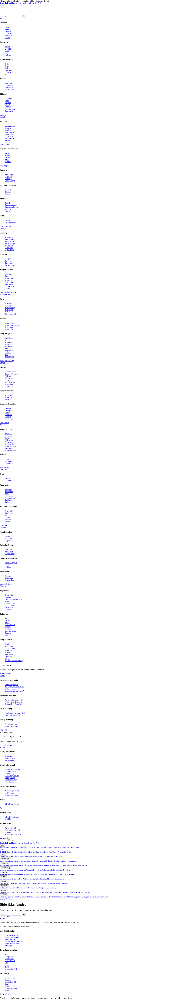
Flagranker (8, 541)
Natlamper (8, 550)
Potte (6, 355)
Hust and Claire (10, 631)
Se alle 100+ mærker (82, 892)
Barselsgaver (9, 357)
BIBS (7, 644)
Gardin (7, 565)
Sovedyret (3, 918)
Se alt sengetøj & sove (8, 292)
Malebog (8, 399)
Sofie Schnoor (10, 625)
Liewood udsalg (10, 771)
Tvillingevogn (10, 181)
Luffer (7, 101)
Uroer (26, 888)
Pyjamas (8, 72)
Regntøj (7, 478)
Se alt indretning (6, 584)
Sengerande (9, 278)
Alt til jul (8, 819)
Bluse (7, 29)
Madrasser (8, 274)
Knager (41, 888)
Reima (7, 160)
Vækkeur (8, 567)
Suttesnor (8, 344)
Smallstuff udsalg (11, 780)
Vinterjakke (9, 83)
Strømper (8, 103)
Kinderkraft (9, 650)
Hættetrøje (8, 36)
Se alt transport (5, 226)
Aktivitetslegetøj (10, 372)
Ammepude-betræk (12, 325)
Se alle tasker (5, 467)
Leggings (8, 49)
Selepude (8, 194)
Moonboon (9, 646)
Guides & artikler (11, 982)
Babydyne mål (10, 939)
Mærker (3, 586)
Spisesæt (8, 353)
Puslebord (8, 304)
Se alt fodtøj (4, 144)
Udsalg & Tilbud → (7, 899)
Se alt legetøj (4, 423)
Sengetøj (3, 228)
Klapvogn (8, 177)
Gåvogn (7, 413)
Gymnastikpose (10, 450)
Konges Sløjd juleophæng (14, 834)
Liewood (8, 597)
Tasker (2, 425)
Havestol (8, 519)
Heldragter (8, 66)
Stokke (7, 652)
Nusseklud (8, 346)
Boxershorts (9, 111)
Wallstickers (9, 538)
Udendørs (3, 469)
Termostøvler (9, 136)
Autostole (8, 190)
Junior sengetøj (10, 241)
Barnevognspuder (11, 205)
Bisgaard (8, 153)
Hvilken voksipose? (12, 689)
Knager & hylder (11, 563)
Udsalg (7, 986)
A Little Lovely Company (14, 661)
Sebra (7, 601)
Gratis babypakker (11, 685)
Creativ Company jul (12, 830)
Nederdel (8, 55)
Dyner (7, 276)
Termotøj (8, 481)
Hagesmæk (9, 351)
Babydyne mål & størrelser (14, 687)
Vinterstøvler (9, 132)
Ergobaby (8, 657)
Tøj (1, 18)
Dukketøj (8, 417)
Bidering (8, 348)
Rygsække (8, 434)
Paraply (7, 517)
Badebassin (9, 500)
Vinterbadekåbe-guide (13, 715)
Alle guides (4, 730)
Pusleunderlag (10, 308)
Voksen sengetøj (10, 244)
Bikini (7, 494)
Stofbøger (8, 395)
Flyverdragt (9, 70)
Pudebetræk (9, 246)
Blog (6, 984)
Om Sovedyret (10, 978)
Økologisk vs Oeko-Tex (13, 704)
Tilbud (2, 747)
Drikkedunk (9, 464)
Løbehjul (8, 408)
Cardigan (8, 31)
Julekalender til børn (12, 804)
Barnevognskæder (11, 207)
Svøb (6, 74)
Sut (6, 340)
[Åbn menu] (2, 6)
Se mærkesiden (5, 674)
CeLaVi (7, 158)
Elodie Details (10, 648)
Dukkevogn (9, 419)
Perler (7, 380)
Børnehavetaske (10, 446)
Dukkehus (8, 415)
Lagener (8, 288)
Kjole (7, 64)
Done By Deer (10, 603)
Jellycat (7, 659)
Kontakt (7, 980)
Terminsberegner (11, 724)
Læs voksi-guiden (6, 745)
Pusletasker (9, 312)
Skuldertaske (9, 444)
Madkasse (8, 461)
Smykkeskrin (9, 580)
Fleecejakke (9, 87)
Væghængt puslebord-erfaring (15, 713)
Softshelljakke (10, 89)
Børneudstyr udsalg (12, 791)
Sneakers (8, 130)
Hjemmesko (9, 134)
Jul (1, 808)
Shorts (7, 51)
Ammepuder (9, 323)
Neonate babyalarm (12, 943)
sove (3, 838)
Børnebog (8, 397)
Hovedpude (9, 282)
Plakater (7, 536)
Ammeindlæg (9, 329)
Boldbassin (9, 384)
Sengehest (8, 280)
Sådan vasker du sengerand (14, 702)
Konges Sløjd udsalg (12, 769)
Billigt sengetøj (10, 758)
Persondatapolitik (11, 988)
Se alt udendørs (5, 525)
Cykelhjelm (9, 511)
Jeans (7, 53)
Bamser (15, 874)
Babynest (8, 261)
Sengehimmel (9, 554)
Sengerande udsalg (11, 795)
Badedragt (8, 490)
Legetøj (3, 363)
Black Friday (9, 760)
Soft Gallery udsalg (12, 776)
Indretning (3, 527)
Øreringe (8, 576)
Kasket (7, 105)
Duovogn (8, 179)
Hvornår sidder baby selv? (14, 691)
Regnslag (8, 203)
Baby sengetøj (10, 239)
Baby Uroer (9, 552)
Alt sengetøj (9, 237)
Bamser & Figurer (11, 374)
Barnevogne (4, 166)
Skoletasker (9, 436)
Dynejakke (9, 85)
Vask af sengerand (74, 897)
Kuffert (7, 438)
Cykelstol (8, 220)
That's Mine (9, 607)
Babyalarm (9, 338)
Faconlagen (9, 248)
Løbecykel (8, 411)
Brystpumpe (9, 327)
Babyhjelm (9, 513)
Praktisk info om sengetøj (14, 700)
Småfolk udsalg (10, 782)
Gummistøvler (10, 126)
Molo (7, 635)
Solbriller (8, 515)
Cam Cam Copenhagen (13, 599)
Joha (6, 618)
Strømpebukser (10, 109)
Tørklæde (8, 107)
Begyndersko (9, 138)
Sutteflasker (9, 342)
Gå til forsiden (5, 916)
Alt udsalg (8, 756)
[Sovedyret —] (12, 14)
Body (7, 68)
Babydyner (9, 263)
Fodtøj (2, 117)
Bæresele (8, 192)
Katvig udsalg (10, 778)
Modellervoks (10, 382)
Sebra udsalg (9, 774)
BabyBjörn (9, 654)
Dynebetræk (9, 250)
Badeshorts (9, 492)
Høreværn (8, 521)
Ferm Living (9, 605)
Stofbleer (8, 306)
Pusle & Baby (5, 294)
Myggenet (8, 209)
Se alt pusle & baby (7, 361)
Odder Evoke (9, 959)
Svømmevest (9, 496)
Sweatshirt (8, 33)
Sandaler (8, 128)
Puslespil (8, 376)
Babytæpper (9, 284)
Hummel (8, 162)
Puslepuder (9, 310)
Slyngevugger (10, 265)
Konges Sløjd (9, 595)
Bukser (7, 47)
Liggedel (8, 211)
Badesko (8, 140)
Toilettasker (9, 442)
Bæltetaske (9, 448)
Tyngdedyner (9, 286)
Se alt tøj (3, 115)
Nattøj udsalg (9, 793)
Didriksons (9, 629)
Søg (24, 16)
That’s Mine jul (10, 828)
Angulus (8, 155)
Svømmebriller (10, 498)
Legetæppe (9, 386)
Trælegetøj (8, 378)
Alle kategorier (21, 3)
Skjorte (7, 38)
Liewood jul (9, 832)
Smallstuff (8, 610)
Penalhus (8, 459)
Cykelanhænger (10, 222)
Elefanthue (8, 99)
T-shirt (7, 27)
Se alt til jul (75, 847)
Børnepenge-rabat (11, 726)
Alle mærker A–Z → (12, 969)
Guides (2, 676)
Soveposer (8, 259)
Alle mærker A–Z (34, 3)
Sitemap (7, 990)
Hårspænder (9, 578)
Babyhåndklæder (11, 314)
